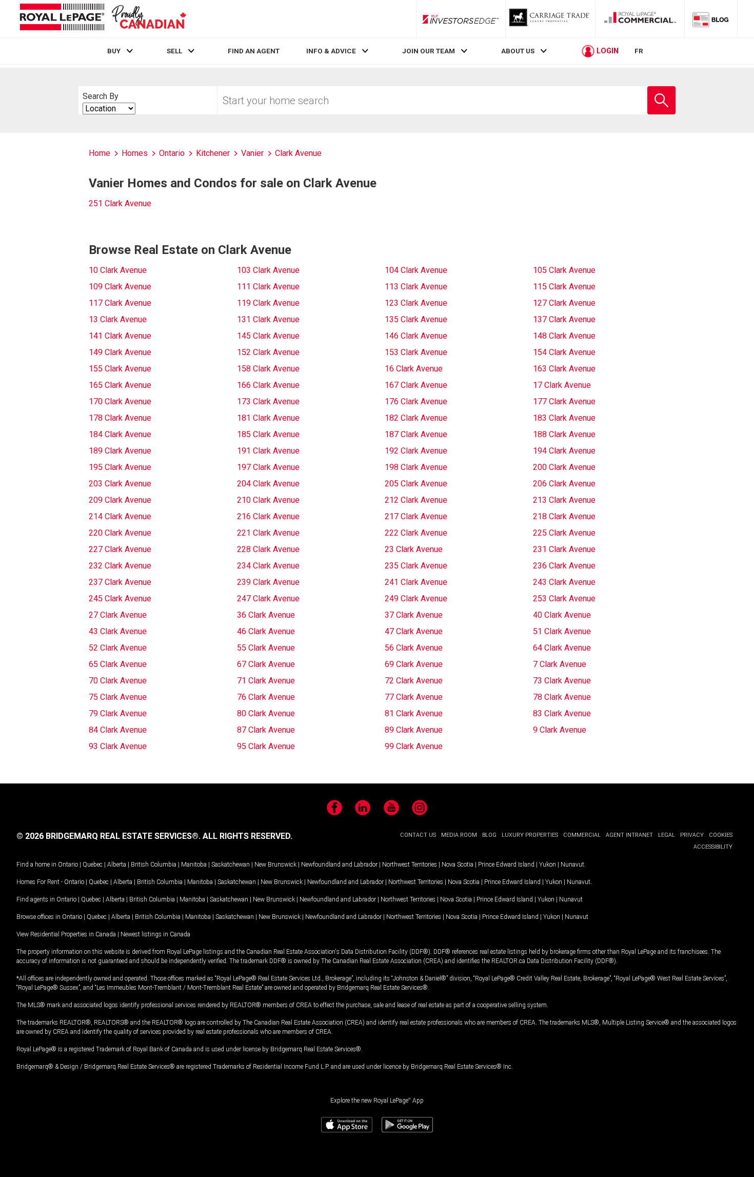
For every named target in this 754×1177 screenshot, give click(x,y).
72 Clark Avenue (414, 680)
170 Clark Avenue (120, 401)
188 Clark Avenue (564, 434)
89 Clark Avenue (414, 730)
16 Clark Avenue (414, 369)
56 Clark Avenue (414, 648)
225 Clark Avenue (564, 533)
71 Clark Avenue (266, 680)
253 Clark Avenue (564, 598)
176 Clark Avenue (416, 401)
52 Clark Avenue (118, 648)
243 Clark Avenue (564, 582)
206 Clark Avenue (564, 483)
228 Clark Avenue (268, 549)
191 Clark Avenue (268, 451)
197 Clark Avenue (268, 467)
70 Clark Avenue (118, 680)
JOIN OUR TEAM (428, 51)
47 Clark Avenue (414, 631)
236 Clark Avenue (564, 566)
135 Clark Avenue (416, 319)
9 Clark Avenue (559, 730)
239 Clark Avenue (268, 582)
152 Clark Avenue (268, 352)
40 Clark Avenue (562, 615)
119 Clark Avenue (268, 303)
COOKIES (720, 835)
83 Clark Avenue (562, 713)
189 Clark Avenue (120, 451)
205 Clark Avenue (416, 483)
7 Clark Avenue (559, 664)
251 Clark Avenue (120, 203)
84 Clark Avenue (118, 730)
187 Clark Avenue (416, 434)
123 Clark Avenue (416, 303)
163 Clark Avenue (564, 369)
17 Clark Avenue (562, 385)
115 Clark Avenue (564, 286)
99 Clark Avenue (414, 746)
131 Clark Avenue (268, 319)
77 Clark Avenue (414, 697)
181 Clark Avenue (268, 418)
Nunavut (572, 864)
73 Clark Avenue (562, 680)
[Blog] (710, 19)
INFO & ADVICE (331, 51)
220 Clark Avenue (120, 533)
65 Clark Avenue (118, 664)
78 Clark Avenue (562, 697)
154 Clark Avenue (564, 352)
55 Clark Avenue (266, 648)
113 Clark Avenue (416, 286)
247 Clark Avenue (268, 598)
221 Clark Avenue (268, 533)
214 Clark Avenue (120, 516)
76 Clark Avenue (266, 697)
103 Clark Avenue (268, 270)
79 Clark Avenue (118, 713)
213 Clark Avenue (564, 500)
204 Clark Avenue (268, 483)
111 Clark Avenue (268, 286)
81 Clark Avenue (414, 713)
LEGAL (666, 835)
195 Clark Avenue (120, 467)
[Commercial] (640, 19)
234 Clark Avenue (268, 566)
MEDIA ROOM (459, 835)
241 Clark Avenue (416, 582)
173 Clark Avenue (268, 401)
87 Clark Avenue (266, 730)
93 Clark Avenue (118, 746)
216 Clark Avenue (268, 516)
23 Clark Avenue (414, 549)
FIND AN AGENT (254, 51)
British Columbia (153, 864)
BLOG (489, 835)
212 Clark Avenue (416, 500)
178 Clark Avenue (120, 418)
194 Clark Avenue (564, 451)
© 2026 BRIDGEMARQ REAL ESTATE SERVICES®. (108, 836)
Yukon (547, 864)
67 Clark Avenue (266, 664)
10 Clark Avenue (118, 270)
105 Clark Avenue (564, 270)
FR (638, 51)
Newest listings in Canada (155, 934)
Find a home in (36, 864)
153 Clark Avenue (416, 352)
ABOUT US (517, 51)
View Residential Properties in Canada (66, 934)
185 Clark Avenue (268, 434)
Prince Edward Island (506, 864)
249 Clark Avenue (416, 598)
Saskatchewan (230, 864)
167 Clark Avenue (416, 385)
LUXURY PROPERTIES (530, 835)
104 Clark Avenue (416, 270)
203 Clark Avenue (120, 483)
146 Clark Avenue (416, 336)
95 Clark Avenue (266, 746)
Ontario (68, 864)
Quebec (93, 864)
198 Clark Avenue (416, 467)
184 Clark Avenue (120, 434)
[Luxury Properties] (550, 19)
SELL (174, 51)
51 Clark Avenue (562, 631)
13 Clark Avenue (118, 319)
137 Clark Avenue (564, 319)
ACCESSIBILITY (712, 846)
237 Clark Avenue (120, 582)
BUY (114, 51)
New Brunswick (275, 864)
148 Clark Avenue (564, 336)
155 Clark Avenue (120, 369)
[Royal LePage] (102, 18)
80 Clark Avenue (266, 713)
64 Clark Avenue (562, 648)
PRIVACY (692, 835)
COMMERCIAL (582, 835)
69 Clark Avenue (414, 664)
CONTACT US (418, 835)
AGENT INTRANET (629, 835)
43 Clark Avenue (118, 631)
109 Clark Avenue (120, 286)
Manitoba (194, 864)
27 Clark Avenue (118, 615)
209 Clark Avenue (120, 500)
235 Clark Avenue (416, 566)
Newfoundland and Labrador (339, 864)
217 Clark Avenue (416, 516)
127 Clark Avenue (564, 303)
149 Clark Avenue (120, 352)
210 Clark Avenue (268, 500)
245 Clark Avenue (120, 598)
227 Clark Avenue (120, 549)
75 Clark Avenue (118, 697)
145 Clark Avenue (268, 336)
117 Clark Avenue (120, 303)
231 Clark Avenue (564, 549)
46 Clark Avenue (266, 631)
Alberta (116, 864)
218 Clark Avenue (564, 516)
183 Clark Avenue (564, 418)
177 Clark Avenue (564, 401)
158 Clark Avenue (268, 369)
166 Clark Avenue (268, 385)
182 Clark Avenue (416, 418)
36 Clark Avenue (266, 615)
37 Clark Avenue (414, 615)
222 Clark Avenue (416, 533)
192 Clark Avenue (416, 451)
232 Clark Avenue (120, 566)
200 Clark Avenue (564, 467)
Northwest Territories (409, 864)
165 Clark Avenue (120, 385)
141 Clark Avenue (120, 336)
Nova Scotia (457, 864)
